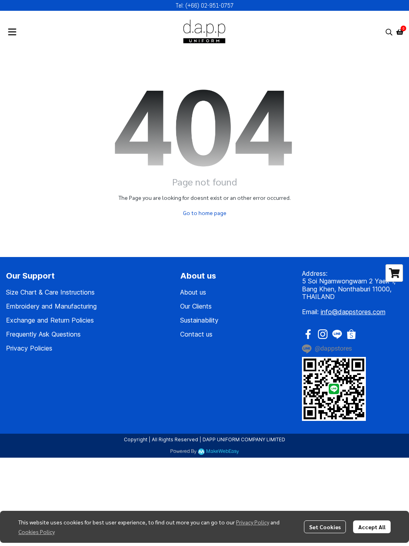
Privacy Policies (29, 348)
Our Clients (196, 306)
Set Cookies (325, 526)
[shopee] (351, 334)
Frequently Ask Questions (43, 334)
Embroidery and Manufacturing (51, 306)
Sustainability (199, 320)
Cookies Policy (36, 531)
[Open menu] (12, 32)
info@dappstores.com (353, 312)
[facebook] (308, 334)
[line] (337, 334)
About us (193, 292)
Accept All (371, 526)
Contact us (196, 334)
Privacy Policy (252, 522)
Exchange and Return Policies (50, 320)
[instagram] (322, 334)
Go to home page (204, 212)
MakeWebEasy (222, 451)
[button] (389, 32)
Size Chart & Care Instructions (50, 292)
